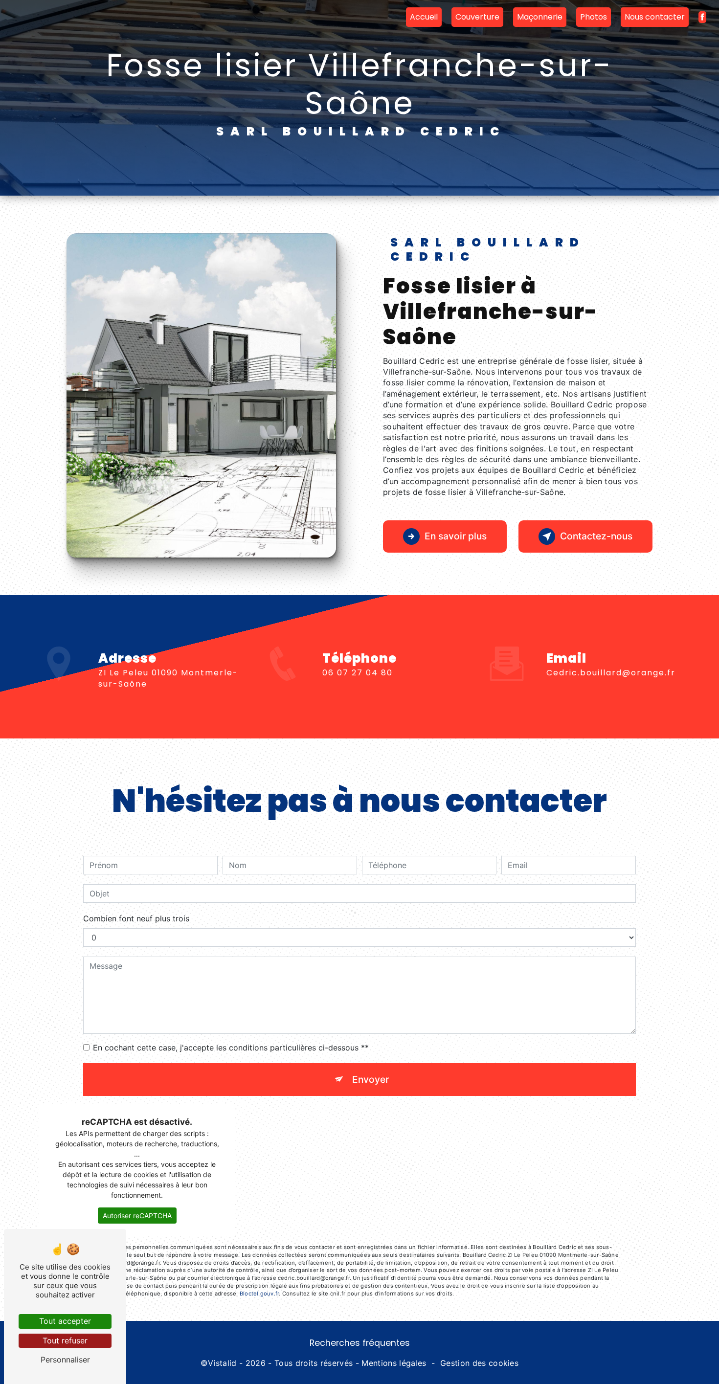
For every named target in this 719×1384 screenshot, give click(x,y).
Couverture (477, 16)
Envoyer (370, 1079)
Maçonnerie (539, 16)
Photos (593, 16)
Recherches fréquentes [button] (360, 1343)
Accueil (424, 16)
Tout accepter (65, 1321)
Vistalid (222, 1363)
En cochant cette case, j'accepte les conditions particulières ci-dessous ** (231, 1047)
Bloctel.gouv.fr (259, 1293)
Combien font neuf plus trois (136, 918)
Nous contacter (655, 16)
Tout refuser (65, 1340)
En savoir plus (456, 536)
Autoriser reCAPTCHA (137, 1215)
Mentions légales (393, 1363)
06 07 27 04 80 (357, 672)
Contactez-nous (596, 536)
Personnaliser (65, 1359)
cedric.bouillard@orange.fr (610, 672)
